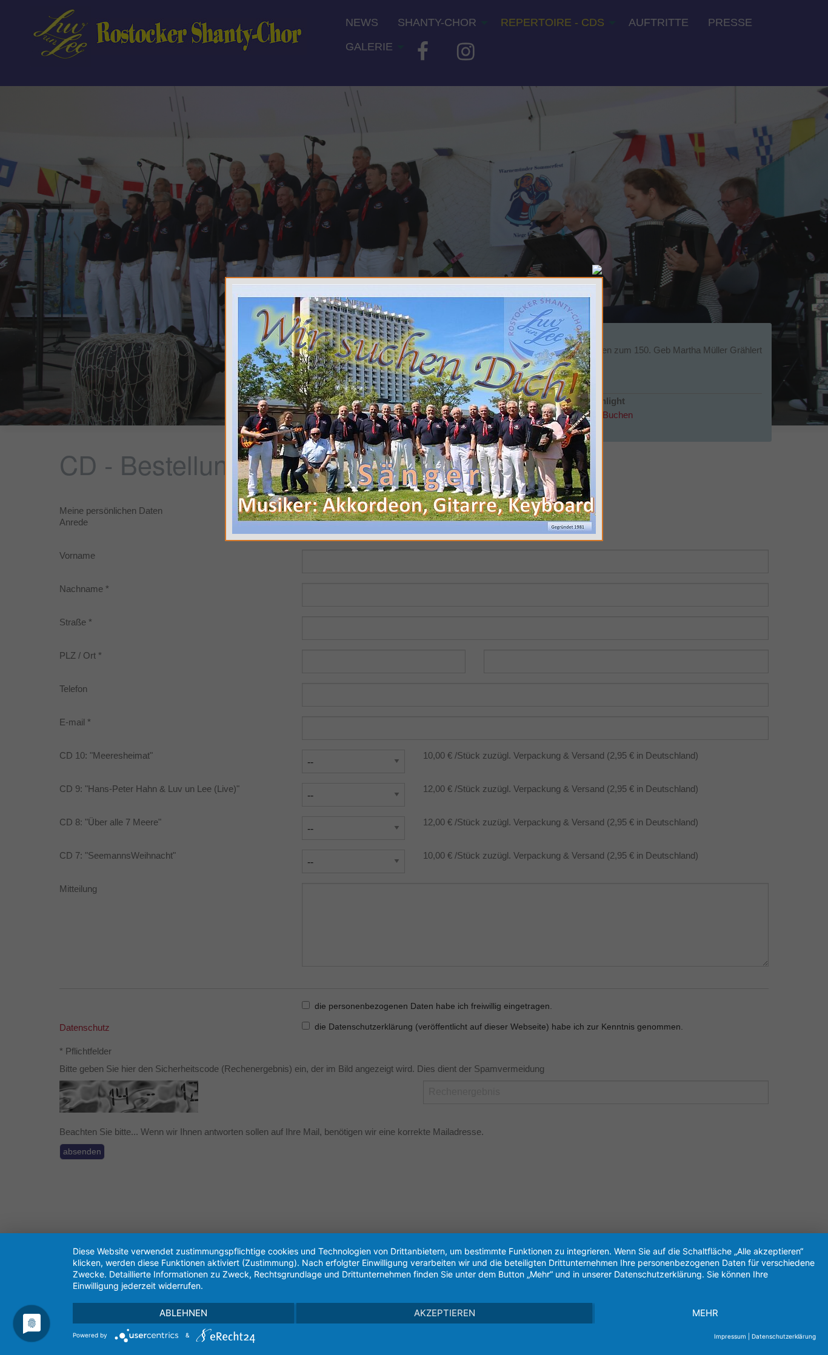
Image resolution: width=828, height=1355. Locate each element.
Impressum (730, 1336)
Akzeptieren (444, 1313)
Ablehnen (183, 1313)
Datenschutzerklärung (784, 1336)
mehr (705, 1313)
